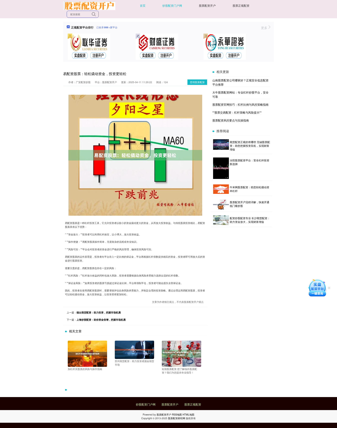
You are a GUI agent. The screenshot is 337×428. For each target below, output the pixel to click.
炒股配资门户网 (172, 6)
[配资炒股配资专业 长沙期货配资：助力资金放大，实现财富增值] (221, 220)
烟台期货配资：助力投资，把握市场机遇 (99, 312)
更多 (264, 27)
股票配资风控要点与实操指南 (230, 120)
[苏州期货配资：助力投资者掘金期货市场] (134, 349)
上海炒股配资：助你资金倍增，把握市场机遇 (101, 319)
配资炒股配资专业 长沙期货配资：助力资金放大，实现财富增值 (250, 220)
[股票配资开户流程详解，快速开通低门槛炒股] (221, 204)
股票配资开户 (207, 6)
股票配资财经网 (176, 418)
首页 (143, 6)
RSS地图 (177, 414)
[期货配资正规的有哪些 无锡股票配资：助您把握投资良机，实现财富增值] (221, 145)
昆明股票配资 (197, 82)
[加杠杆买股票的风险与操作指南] (87, 353)
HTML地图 (188, 414)
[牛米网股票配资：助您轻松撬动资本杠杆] (221, 189)
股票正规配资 (241, 6)
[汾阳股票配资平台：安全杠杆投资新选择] (221, 168)
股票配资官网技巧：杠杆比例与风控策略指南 (240, 104)
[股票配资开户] (89, 5)
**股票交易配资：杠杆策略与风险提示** (237, 112)
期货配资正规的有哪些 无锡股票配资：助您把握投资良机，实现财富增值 (250, 145)
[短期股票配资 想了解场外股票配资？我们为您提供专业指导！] (181, 353)
